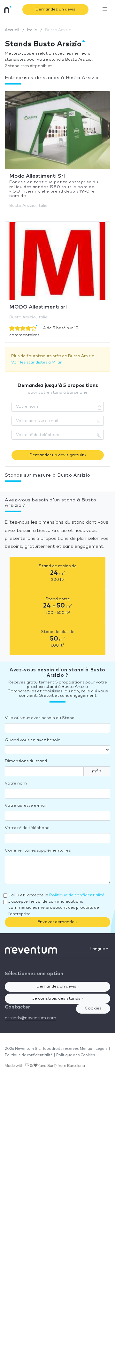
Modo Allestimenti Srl (37, 176)
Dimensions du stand (26, 761)
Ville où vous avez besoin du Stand (39, 718)
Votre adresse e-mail (26, 806)
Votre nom (16, 783)
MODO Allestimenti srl (38, 306)
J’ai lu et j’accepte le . (56, 895)
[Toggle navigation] (105, 9)
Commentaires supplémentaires (38, 850)
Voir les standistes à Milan (37, 362)
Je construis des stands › (57, 998)
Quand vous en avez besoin (32, 740)
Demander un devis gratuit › (57, 455)
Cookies (93, 1008)
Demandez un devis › (57, 986)
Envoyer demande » (57, 922)
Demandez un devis (55, 9)
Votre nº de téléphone (27, 828)
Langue (98, 949)
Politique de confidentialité (76, 895)
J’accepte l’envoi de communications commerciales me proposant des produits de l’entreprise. (53, 908)
